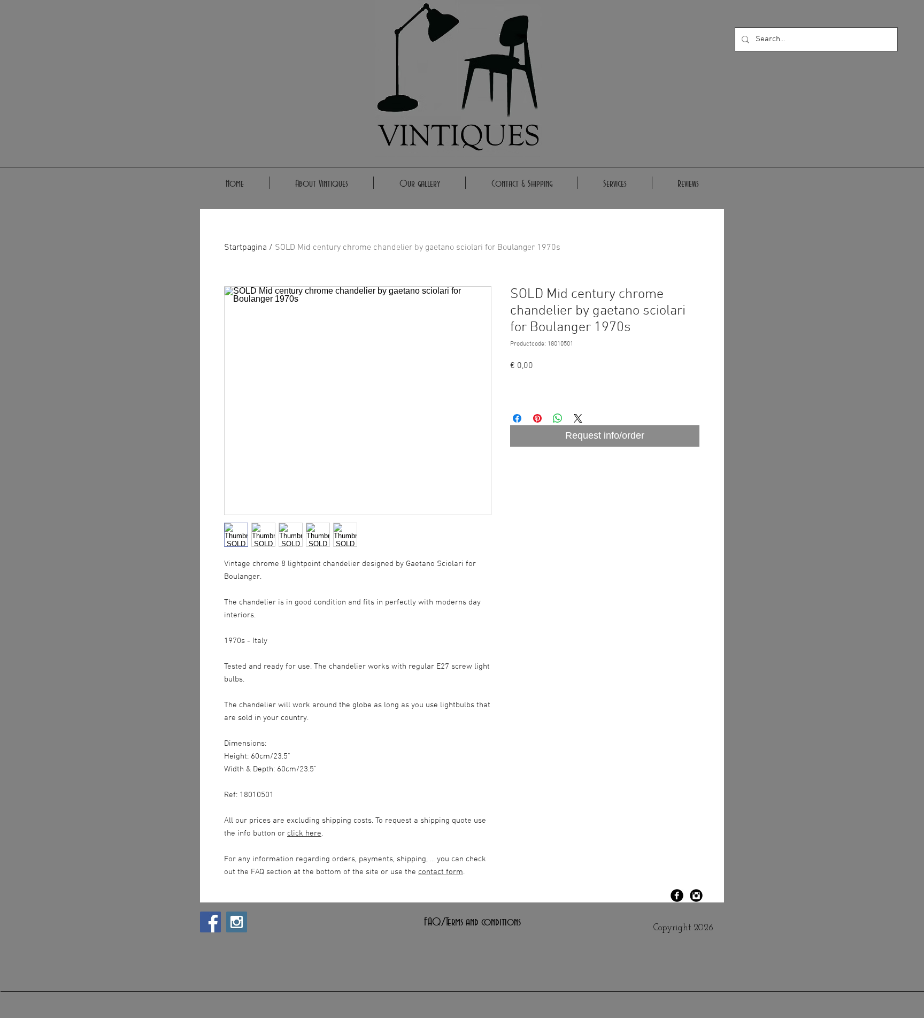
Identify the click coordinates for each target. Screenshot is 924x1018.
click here (304, 833)
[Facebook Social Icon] (210, 922)
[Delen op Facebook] (517, 418)
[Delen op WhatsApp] (557, 418)
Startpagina (245, 247)
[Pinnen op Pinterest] (537, 418)
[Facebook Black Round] (677, 895)
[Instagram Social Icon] (236, 922)
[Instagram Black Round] (696, 895)
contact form (440, 872)
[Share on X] (578, 418)
